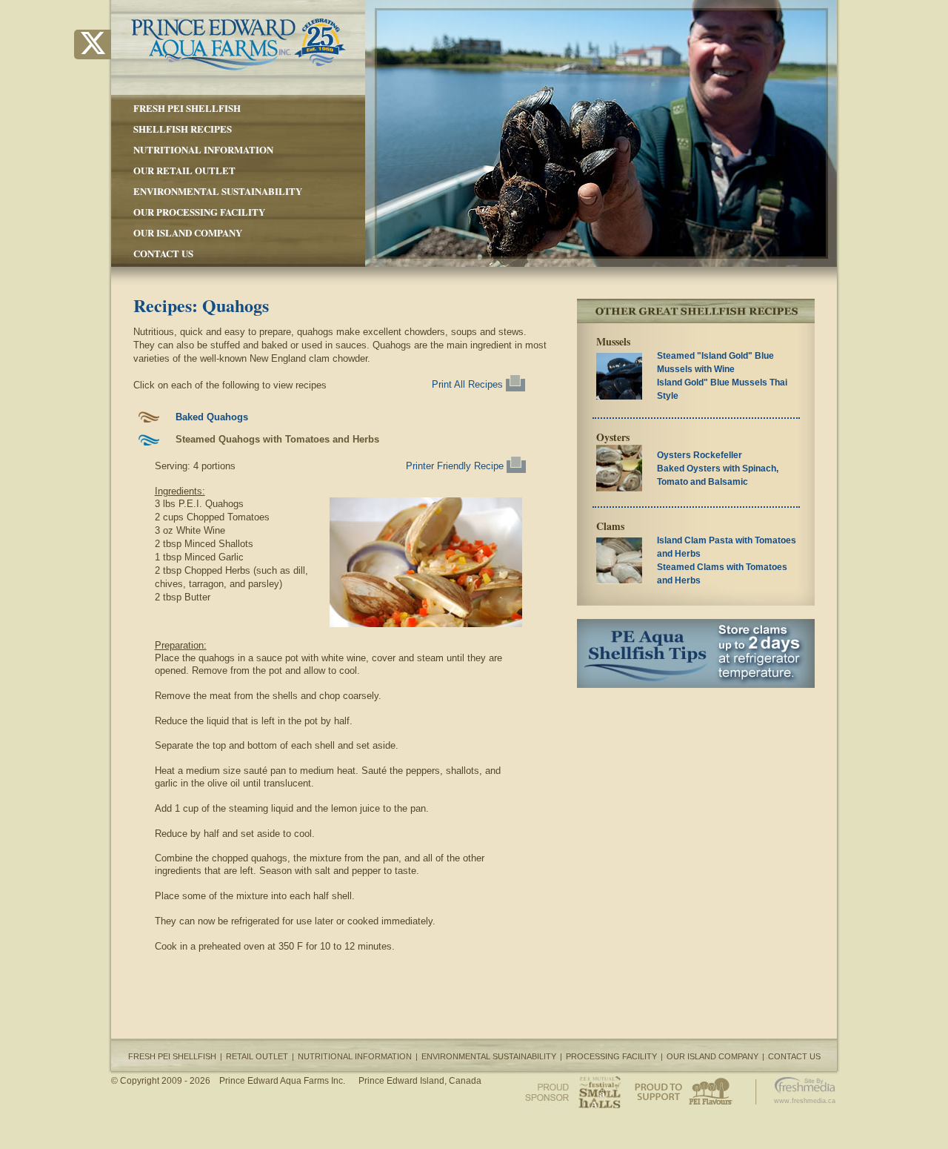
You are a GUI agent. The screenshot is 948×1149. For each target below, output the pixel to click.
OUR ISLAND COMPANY (187, 232)
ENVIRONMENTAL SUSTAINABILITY (217, 191)
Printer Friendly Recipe (456, 465)
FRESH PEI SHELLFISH (187, 108)
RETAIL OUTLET (257, 1056)
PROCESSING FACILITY (611, 1056)
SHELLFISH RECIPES (182, 129)
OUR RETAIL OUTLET (184, 170)
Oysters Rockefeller (699, 455)
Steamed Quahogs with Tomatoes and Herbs (277, 439)
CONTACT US (163, 253)
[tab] (340, 417)
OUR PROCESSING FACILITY (199, 212)
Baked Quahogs (212, 417)
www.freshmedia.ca (804, 1101)
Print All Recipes (469, 384)
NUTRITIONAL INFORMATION (203, 149)
